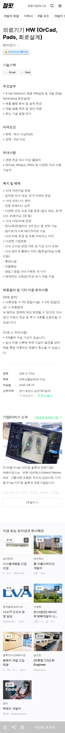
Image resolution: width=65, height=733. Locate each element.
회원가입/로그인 (37, 5)
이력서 (28, 16)
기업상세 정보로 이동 (46, 417)
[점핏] (8, 5)
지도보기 (27, 395)
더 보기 (30, 502)
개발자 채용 (11, 16)
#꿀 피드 (43, 16)
